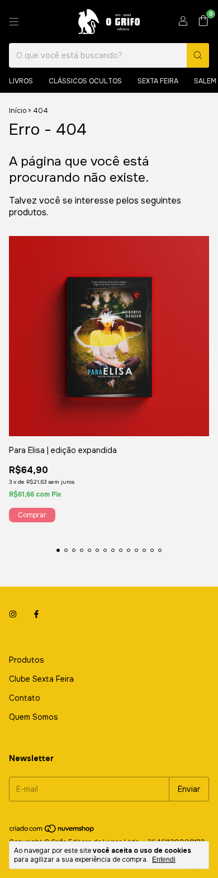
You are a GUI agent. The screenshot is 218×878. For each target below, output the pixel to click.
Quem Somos (33, 717)
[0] (203, 22)
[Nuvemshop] (52, 831)
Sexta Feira (158, 81)
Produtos (26, 660)
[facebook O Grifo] (36, 614)
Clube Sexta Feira (41, 679)
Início (17, 110)
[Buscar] (198, 55)
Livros (21, 81)
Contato (24, 698)
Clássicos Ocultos (85, 81)
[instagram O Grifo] (13, 614)
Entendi (164, 859)
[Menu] (14, 22)
